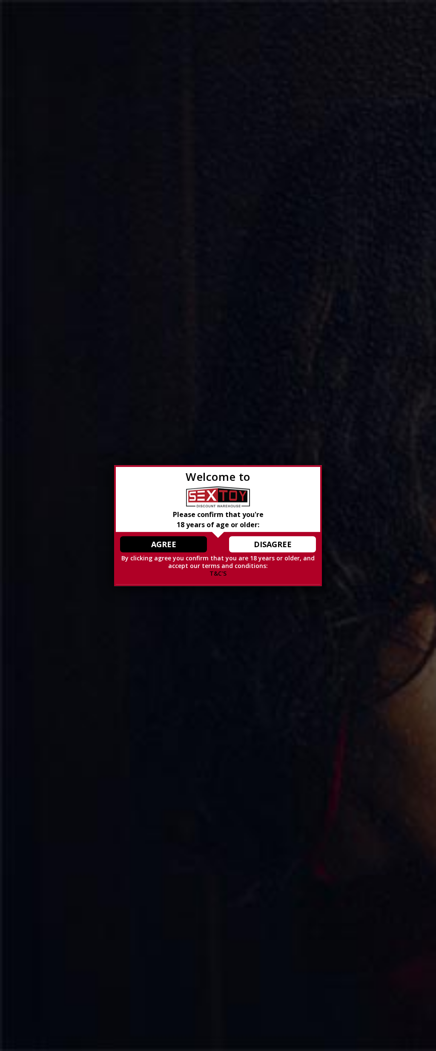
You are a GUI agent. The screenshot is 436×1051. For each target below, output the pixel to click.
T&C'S (218, 574)
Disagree (273, 544)
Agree (163, 544)
